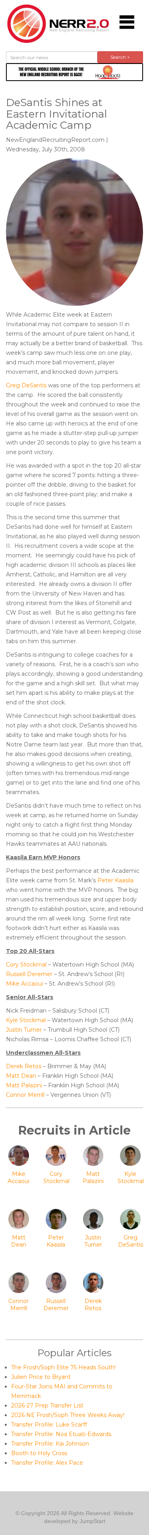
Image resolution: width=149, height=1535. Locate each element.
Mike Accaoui (24, 983)
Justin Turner (24, 1029)
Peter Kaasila (115, 880)
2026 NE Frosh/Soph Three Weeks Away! (67, 1415)
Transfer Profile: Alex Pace (47, 1462)
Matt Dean (21, 1075)
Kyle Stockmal (26, 1020)
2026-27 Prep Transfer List (47, 1405)
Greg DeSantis (26, 385)
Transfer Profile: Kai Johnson (50, 1443)
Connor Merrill (25, 1094)
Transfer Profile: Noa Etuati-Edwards (61, 1434)
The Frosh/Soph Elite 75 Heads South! (63, 1367)
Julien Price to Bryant (41, 1376)
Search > (120, 57)
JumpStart (92, 1521)
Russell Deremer (29, 974)
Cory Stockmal (26, 964)
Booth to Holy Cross (39, 1453)
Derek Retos (23, 1066)
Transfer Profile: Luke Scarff (49, 1424)
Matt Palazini (24, 1085)
